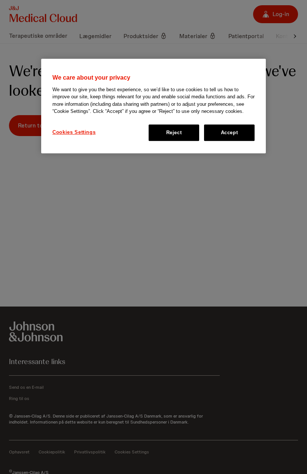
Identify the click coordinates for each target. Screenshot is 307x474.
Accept (229, 132)
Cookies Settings (73, 132)
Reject (174, 132)
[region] (153, 106)
